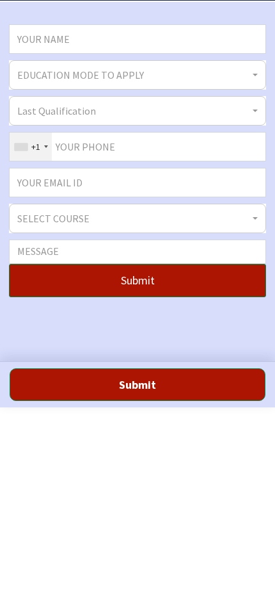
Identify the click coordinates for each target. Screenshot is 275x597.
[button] (137, 75)
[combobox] (31, 147)
